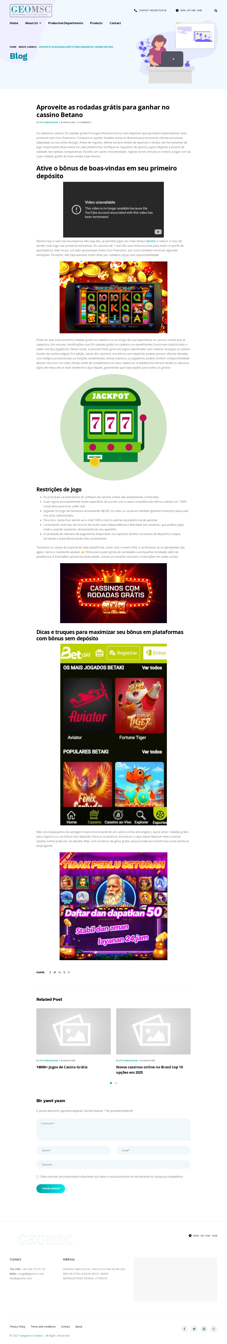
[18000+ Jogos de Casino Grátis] (73, 1031)
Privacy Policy (17, 1326)
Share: (40, 972)
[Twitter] (194, 1328)
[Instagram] (213, 1328)
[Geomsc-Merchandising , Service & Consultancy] (31, 10)
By (47, 122)
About (78, 1326)
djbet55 (151, 241)
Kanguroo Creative (31, 1335)
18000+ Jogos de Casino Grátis (62, 1067)
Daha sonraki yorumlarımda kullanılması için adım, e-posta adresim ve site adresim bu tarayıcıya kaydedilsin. (111, 1177)
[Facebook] (184, 1328)
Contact (65, 1326)
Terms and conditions (43, 1326)
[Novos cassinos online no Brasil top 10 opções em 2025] (153, 1031)
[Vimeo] (203, 1328)
